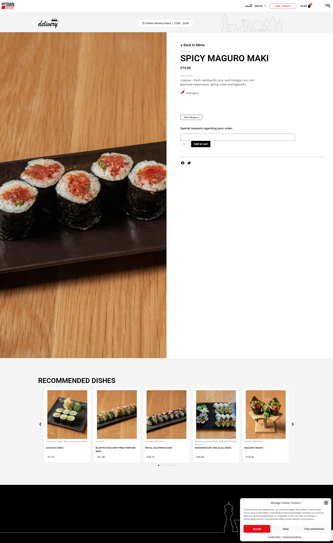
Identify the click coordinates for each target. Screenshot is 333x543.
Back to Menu (194, 45)
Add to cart (201, 144)
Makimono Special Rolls (206, 441)
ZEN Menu (160, 441)
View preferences (314, 529)
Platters (199, 444)
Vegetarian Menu (79, 441)
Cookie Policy (274, 536)
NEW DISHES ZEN (227, 441)
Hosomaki (185, 51)
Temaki (248, 441)
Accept (257, 529)
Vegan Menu (63, 441)
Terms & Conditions (292, 536)
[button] (326, 502)
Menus (259, 5)
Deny (286, 529)
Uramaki (100, 441)
